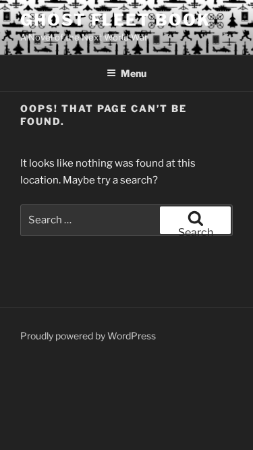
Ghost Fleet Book (115, 20)
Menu (133, 73)
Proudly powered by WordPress (88, 335)
